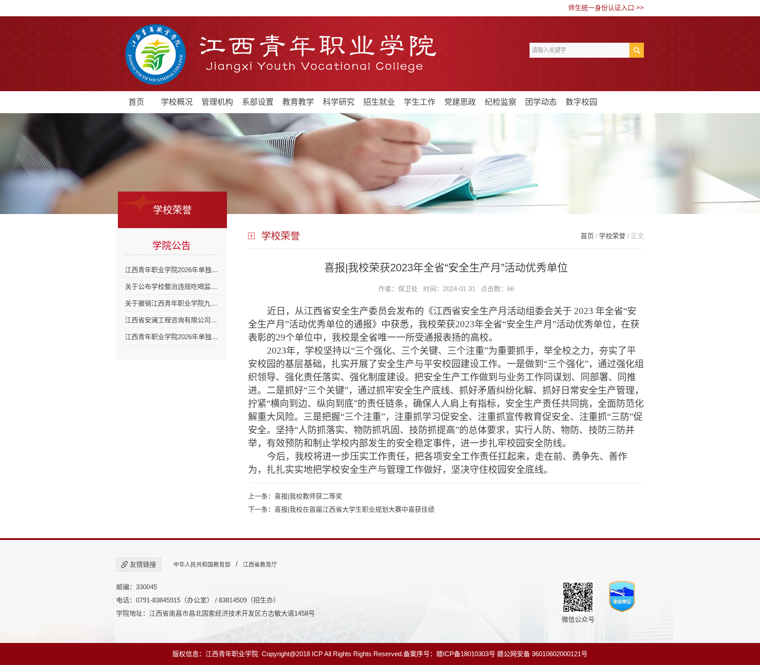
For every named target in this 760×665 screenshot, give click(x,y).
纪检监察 (500, 102)
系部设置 (258, 102)
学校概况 (177, 102)
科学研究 (338, 102)
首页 (136, 102)
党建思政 (460, 102)
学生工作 (419, 102)
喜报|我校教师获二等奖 (308, 496)
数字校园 (581, 102)
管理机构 (217, 102)
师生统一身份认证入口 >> (606, 7)
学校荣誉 (612, 236)
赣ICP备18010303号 (465, 654)
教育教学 (298, 102)
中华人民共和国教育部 (201, 564)
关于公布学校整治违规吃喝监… (171, 286)
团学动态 (541, 102)
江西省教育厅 (260, 564)
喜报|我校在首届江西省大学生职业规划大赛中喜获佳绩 (354, 509)
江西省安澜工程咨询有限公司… (171, 320)
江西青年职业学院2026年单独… (171, 269)
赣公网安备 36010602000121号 (542, 654)
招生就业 (379, 102)
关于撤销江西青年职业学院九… (171, 303)
